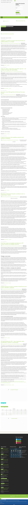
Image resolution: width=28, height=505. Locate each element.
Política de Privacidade (3, 2)
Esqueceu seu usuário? (18, 14)
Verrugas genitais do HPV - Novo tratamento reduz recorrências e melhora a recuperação (12, 342)
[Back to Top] (0, 498)
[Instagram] (26, 28)
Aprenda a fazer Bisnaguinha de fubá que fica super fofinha (13, 92)
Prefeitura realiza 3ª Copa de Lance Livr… (4, 462)
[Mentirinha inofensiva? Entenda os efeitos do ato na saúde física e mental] (10, 196)
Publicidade (7, 2)
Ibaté (1, 474)
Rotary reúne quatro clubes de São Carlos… (4, 452)
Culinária (5, 133)
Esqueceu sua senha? (18, 13)
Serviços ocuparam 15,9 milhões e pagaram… (5, 472)
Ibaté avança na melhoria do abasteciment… (4, 476)
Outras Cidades (6, 88)
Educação (5, 337)
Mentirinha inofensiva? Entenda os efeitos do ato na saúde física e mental (13, 194)
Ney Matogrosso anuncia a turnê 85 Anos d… (5, 491)
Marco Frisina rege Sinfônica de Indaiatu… (4, 485)
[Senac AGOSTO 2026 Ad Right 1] (14, 394)
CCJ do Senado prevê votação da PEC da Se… (5, 467)
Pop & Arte (2, 487)
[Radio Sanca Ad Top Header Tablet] (21, 22)
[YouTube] (26, 29)
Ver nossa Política (2, 503)
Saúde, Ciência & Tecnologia (4, 478)
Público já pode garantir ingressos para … (4, 457)
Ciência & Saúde (6, 239)
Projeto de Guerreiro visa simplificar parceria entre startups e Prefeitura (12, 138)
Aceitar (14, 504)
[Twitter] (26, 27)
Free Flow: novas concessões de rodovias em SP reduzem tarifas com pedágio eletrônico (12, 243)
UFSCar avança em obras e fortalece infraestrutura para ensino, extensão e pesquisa (14, 287)
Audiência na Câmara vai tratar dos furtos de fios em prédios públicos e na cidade (13, 41)
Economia (2, 469)
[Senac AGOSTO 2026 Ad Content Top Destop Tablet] (14, 35)
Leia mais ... (10, 88)
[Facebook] (26, 26)
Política (5, 190)
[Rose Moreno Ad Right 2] (14, 423)
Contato (10, 2)
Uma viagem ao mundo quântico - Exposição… (5, 481)
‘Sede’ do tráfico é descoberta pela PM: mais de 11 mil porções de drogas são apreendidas (13, 69)
